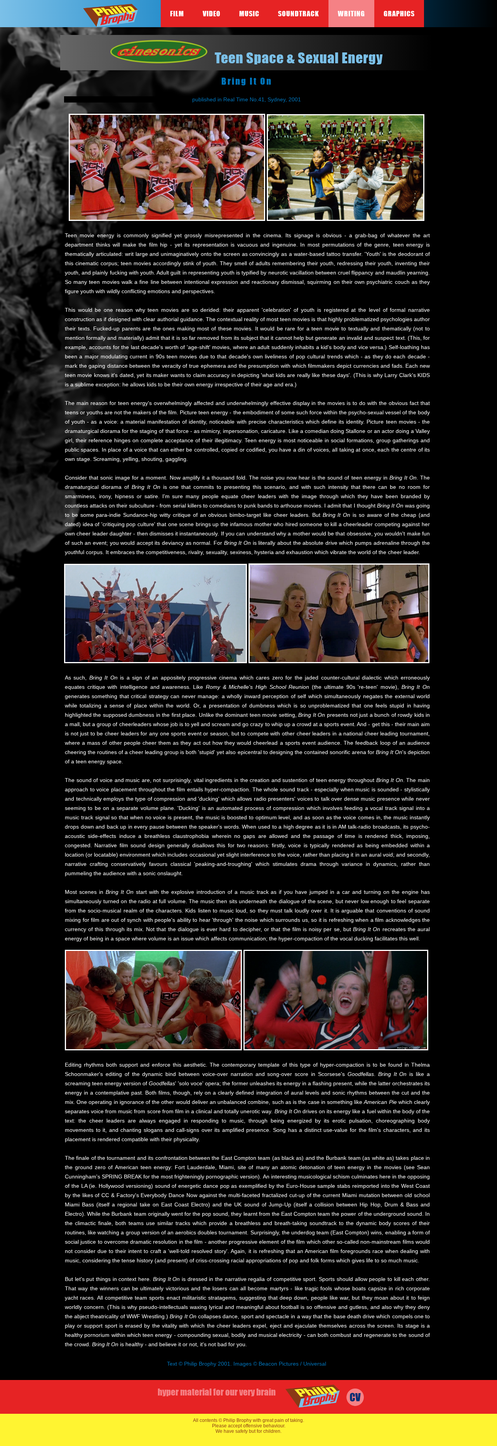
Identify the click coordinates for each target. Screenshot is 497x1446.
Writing (351, 13)
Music (249, 13)
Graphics (399, 13)
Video (212, 13)
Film (177, 13)
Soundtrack (298, 13)
